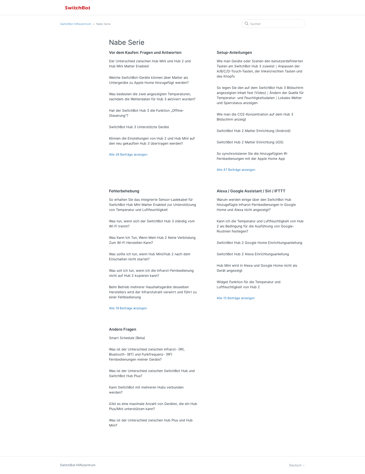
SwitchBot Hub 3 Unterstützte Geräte (139, 127)
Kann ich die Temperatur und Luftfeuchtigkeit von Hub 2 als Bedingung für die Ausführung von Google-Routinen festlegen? (260, 226)
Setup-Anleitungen (234, 52)
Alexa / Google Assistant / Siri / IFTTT (251, 191)
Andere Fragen (122, 329)
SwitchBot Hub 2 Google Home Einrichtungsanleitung (259, 242)
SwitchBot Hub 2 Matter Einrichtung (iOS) (250, 142)
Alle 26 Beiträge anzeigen (128, 154)
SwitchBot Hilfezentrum (75, 24)
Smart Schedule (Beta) (127, 338)
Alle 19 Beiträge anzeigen (128, 308)
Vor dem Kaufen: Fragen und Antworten (145, 52)
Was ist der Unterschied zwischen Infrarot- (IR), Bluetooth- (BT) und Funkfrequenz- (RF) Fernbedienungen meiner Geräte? (147, 354)
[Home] (78, 7)
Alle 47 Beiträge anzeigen (236, 170)
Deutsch (295, 465)
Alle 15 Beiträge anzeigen (236, 298)
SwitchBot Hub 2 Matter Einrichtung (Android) (254, 131)
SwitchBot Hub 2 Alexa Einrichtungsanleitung (253, 254)
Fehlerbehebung (124, 191)
